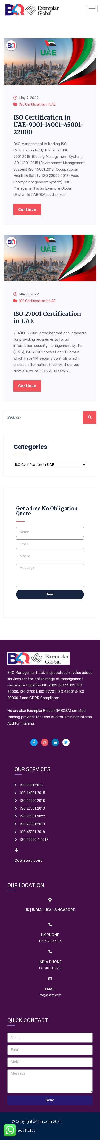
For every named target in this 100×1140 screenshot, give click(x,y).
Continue (27, 209)
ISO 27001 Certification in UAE (47, 317)
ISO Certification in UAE (37, 104)
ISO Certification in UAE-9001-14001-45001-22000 (48, 125)
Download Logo (29, 860)
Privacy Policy (24, 1130)
